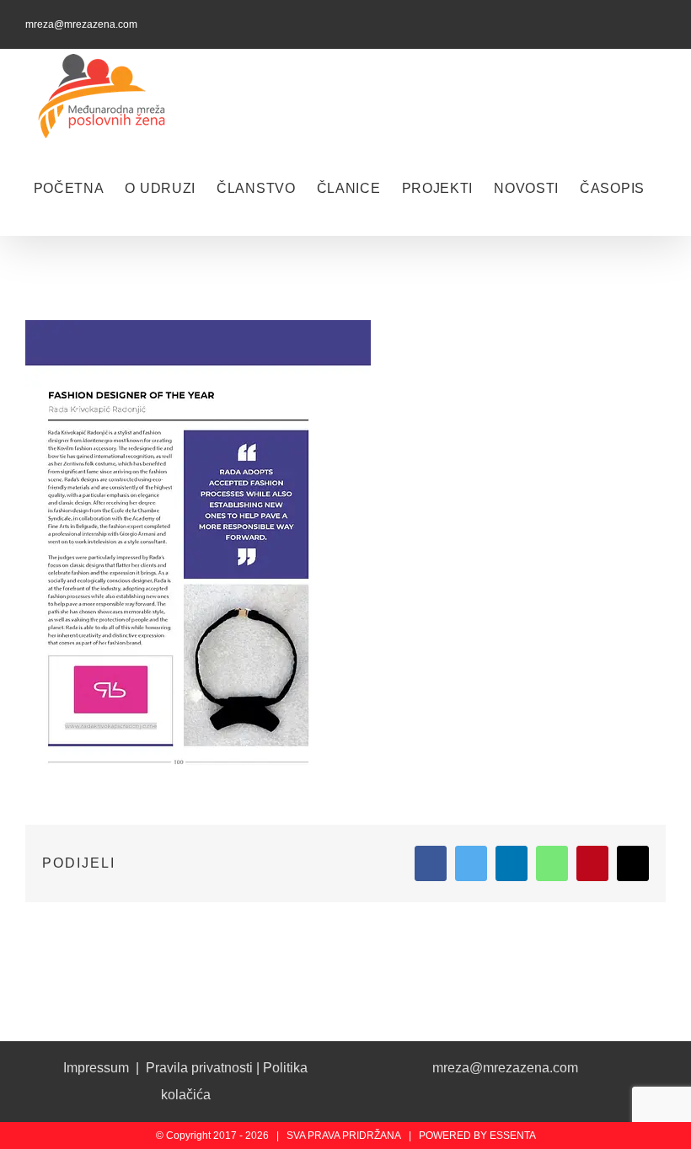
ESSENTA (513, 1135)
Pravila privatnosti (199, 1068)
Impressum (96, 1068)
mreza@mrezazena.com (81, 24)
